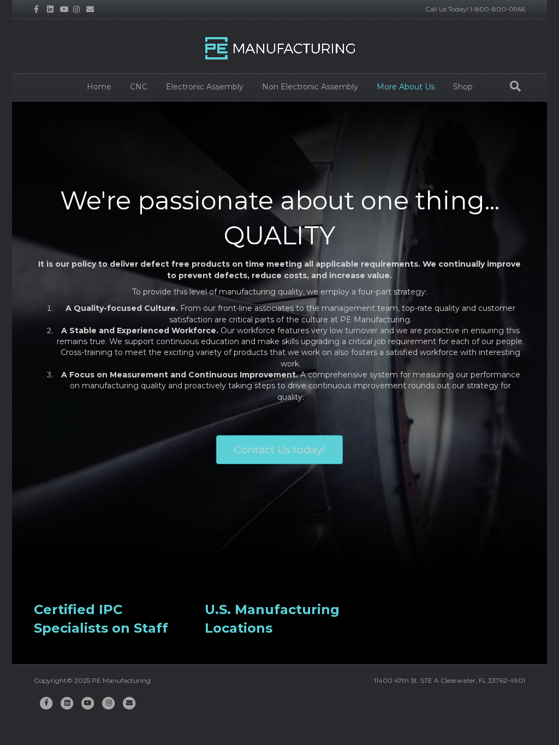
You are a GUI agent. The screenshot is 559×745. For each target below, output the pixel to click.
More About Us (406, 87)
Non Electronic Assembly (310, 87)
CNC (138, 87)
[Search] (515, 86)
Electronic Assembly (204, 87)
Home (99, 87)
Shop (463, 87)
